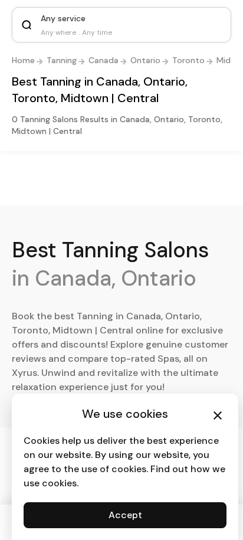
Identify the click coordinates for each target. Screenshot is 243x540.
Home (23, 60)
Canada (103, 60)
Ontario (145, 60)
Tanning (62, 60)
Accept (125, 515)
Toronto (188, 60)
